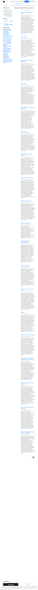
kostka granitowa (6, 38)
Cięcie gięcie (24, 83)
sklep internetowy (7, 45)
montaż (9, 41)
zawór (5, 54)
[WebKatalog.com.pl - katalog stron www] (4, 1)
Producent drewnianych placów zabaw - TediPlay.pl (28, 432)
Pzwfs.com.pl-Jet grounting (27, 177)
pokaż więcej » (23, 33)
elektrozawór (6, 56)
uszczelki (6, 60)
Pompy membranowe (25, 223)
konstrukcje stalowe (6, 58)
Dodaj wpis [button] (26, 1)
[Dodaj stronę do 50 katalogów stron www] (19, 3)
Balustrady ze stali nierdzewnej (28, 334)
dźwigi (9, 58)
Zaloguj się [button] (33, 1)
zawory (8, 37)
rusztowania (5, 47)
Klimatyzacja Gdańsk (25, 265)
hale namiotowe (7, 29)
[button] (23, 1)
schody (9, 43)
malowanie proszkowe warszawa (6, 34)
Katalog (10, 5)
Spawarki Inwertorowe (26, 200)
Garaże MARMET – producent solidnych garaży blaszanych (27, 359)
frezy (4, 62)
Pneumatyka (23, 36)
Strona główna (5, 5)
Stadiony (23, 312)
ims (4, 43)
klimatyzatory (7, 49)
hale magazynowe (7, 30)
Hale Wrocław (24, 131)
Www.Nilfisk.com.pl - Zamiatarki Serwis (25, 242)
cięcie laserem (7, 51)
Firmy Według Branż (20, 5)
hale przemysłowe (7, 60)
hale (11, 38)
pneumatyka (6, 50)
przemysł (5, 31)
